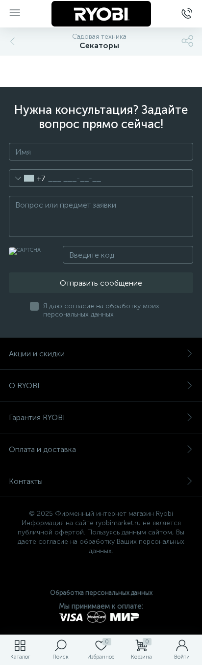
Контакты (26, 481)
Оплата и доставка (42, 449)
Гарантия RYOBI (37, 417)
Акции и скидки (37, 353)
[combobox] (27, 178)
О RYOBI (24, 385)
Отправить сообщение (101, 283)
